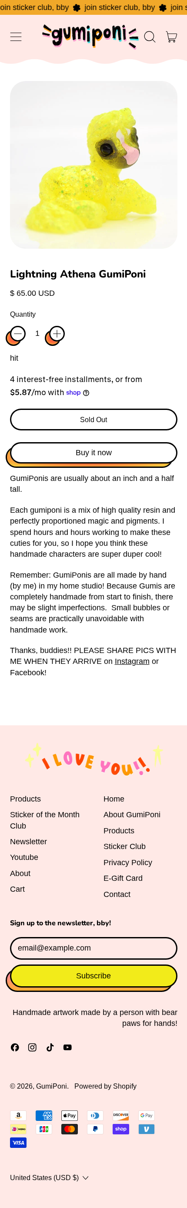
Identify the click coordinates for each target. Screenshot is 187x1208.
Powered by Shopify (105, 1086)
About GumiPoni (132, 814)
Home (114, 799)
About (20, 873)
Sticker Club (125, 846)
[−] (18, 334)
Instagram (132, 661)
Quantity (23, 314)
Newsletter (28, 841)
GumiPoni (51, 1086)
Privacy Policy (128, 862)
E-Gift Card (123, 878)
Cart (17, 889)
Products (25, 799)
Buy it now (94, 452)
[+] (57, 334)
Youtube (24, 857)
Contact (117, 894)
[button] (150, 37)
